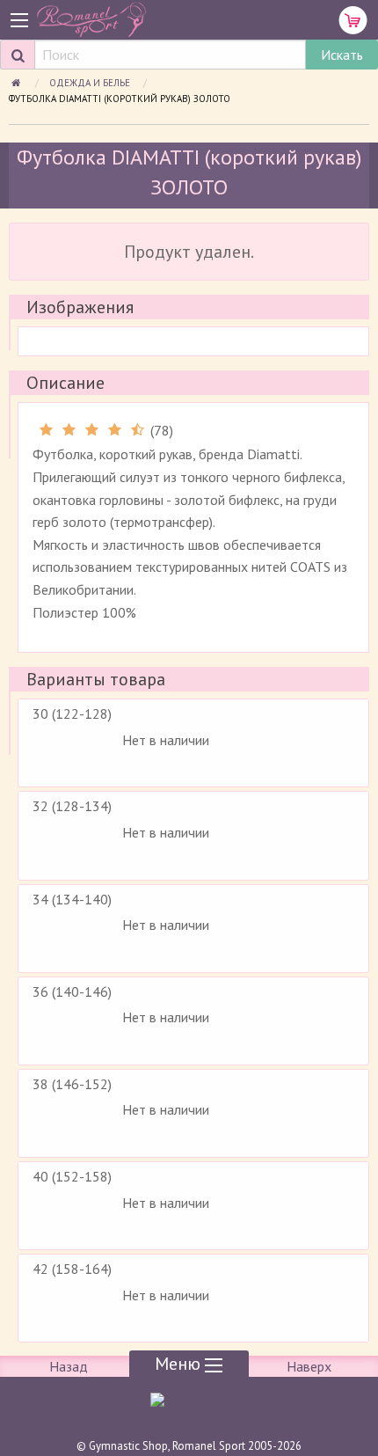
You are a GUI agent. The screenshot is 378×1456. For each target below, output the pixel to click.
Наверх (309, 1366)
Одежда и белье (91, 83)
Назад (68, 1366)
